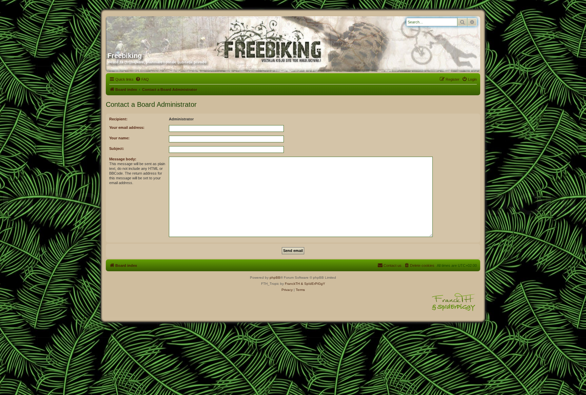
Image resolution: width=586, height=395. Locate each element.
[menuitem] (142, 79)
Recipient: (118, 119)
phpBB (275, 277)
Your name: (119, 138)
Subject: (116, 148)
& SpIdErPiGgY (313, 283)
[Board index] (173, 31)
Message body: (122, 159)
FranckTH (292, 283)
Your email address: (126, 127)
